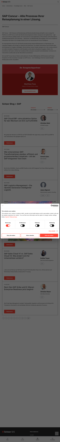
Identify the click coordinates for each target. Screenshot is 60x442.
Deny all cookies (11, 235)
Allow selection (30, 235)
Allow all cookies (49, 235)
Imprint (7, 217)
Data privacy (13, 217)
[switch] (23, 225)
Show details (52, 231)
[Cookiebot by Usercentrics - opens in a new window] (52, 206)
